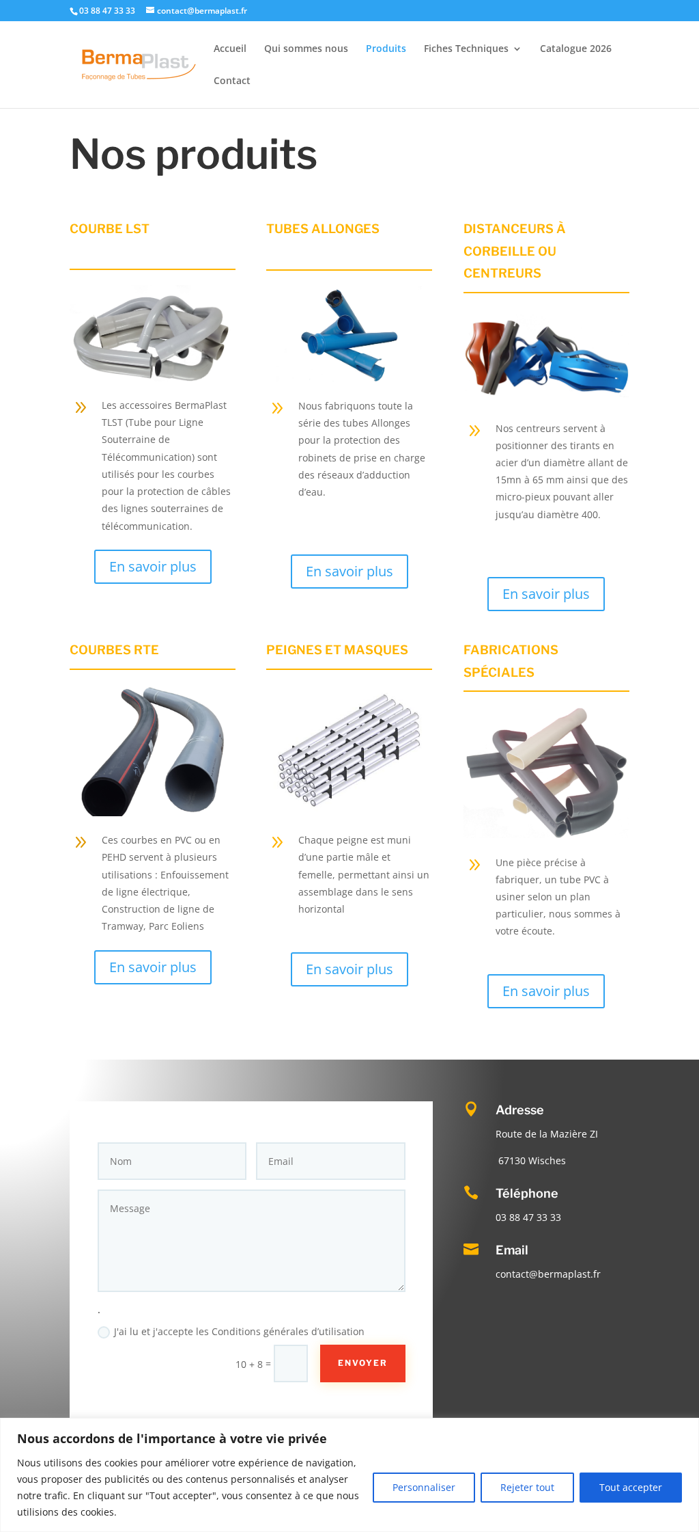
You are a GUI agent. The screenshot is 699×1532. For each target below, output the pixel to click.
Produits (386, 49)
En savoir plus (153, 566)
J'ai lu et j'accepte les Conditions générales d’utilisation (239, 1331)
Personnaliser (424, 1487)
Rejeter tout (527, 1487)
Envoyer (363, 1363)
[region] (349, 1475)
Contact (232, 81)
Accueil (230, 49)
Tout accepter (630, 1487)
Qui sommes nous (306, 49)
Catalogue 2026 (576, 49)
